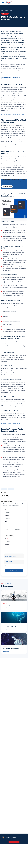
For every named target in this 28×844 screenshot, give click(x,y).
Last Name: (7, 515)
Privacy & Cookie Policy (10, 838)
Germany (6, 10)
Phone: (6, 527)
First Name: (7, 509)
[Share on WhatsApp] (9, 495)
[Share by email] (4, 495)
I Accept (13, 566)
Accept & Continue (14, 841)
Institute (11, 10)
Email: (6, 521)
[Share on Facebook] (2, 495)
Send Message (14, 570)
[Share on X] (7, 495)
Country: (7, 532)
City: (6, 538)
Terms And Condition (15, 566)
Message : (7, 544)
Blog (2, 10)
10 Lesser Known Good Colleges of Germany (13, 114)
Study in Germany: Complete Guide (11, 423)
